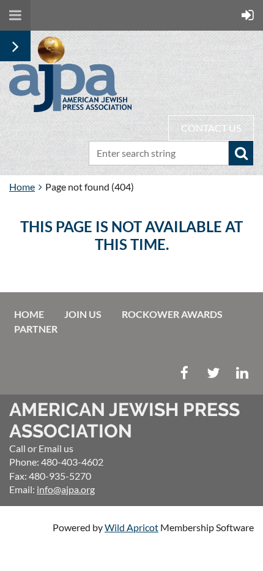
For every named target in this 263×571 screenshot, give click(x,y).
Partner (35, 329)
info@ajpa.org (66, 489)
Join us (83, 314)
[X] (213, 373)
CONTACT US (211, 128)
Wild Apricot (131, 527)
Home (22, 186)
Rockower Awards (172, 314)
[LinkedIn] (242, 373)
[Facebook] (184, 373)
